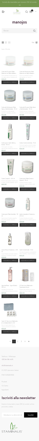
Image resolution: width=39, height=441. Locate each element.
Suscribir (31, 415)
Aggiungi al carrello (10, 82)
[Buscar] (26, 11)
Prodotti (4, 382)
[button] (3, 42)
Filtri (33, 42)
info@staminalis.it (7, 365)
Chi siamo (5, 386)
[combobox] (34, 11)
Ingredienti (5, 390)
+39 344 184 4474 (7, 359)
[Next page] (29, 341)
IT (33, 11)
